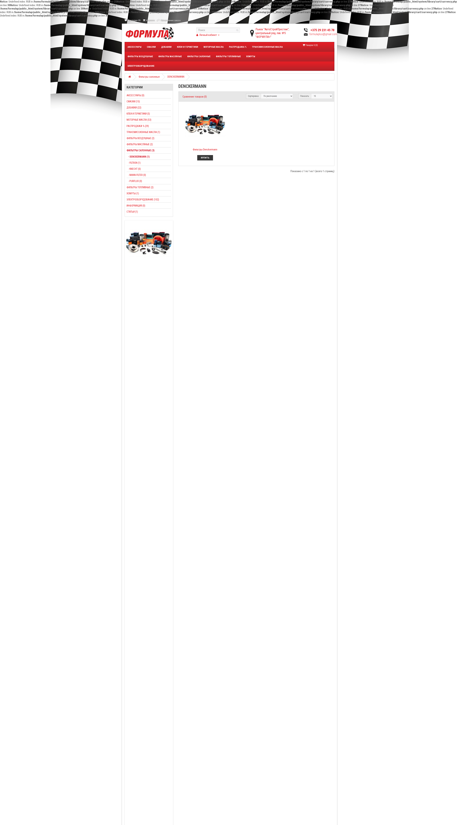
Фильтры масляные (170, 56)
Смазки (151, 47)
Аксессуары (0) (135, 95)
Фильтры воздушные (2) (140, 138)
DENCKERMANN (175, 76)
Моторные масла (214, 47)
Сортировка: (253, 96)
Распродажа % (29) (138, 126)
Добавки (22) (134, 107)
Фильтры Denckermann (205, 149)
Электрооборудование (140, 66)
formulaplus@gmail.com (323, 34)
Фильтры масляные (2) (140, 144)
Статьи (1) (132, 211)
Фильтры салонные (198, 56)
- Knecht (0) (134, 168)
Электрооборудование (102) (143, 199)
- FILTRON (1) (134, 162)
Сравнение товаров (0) (195, 96)
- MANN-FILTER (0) (136, 175)
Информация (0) (136, 205)
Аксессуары (134, 47)
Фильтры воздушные (140, 56)
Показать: (304, 96)
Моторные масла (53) (139, 119)
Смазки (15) (133, 101)
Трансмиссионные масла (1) (143, 132)
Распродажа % (238, 47)
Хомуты (250, 56)
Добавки (166, 47)
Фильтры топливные (228, 56)
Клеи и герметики (187, 47)
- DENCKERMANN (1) (138, 156)
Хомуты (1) (133, 193)
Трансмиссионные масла (267, 47)
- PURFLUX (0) (134, 181)
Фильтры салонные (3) (141, 150)
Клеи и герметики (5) (138, 113)
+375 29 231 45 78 (322, 30)
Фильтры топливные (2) (140, 187)
